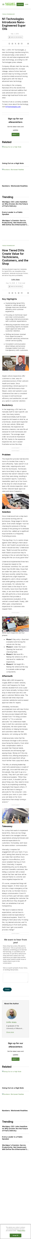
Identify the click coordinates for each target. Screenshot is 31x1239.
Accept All (15, 1235)
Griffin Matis (15, 279)
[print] (28, 43)
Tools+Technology (8, 14)
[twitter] (15, 43)
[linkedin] (12, 43)
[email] (22, 43)
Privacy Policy (21, 1230)
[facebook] (9, 43)
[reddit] (18, 43)
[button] (3, 4)
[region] (15, 1231)
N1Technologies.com (13, 107)
